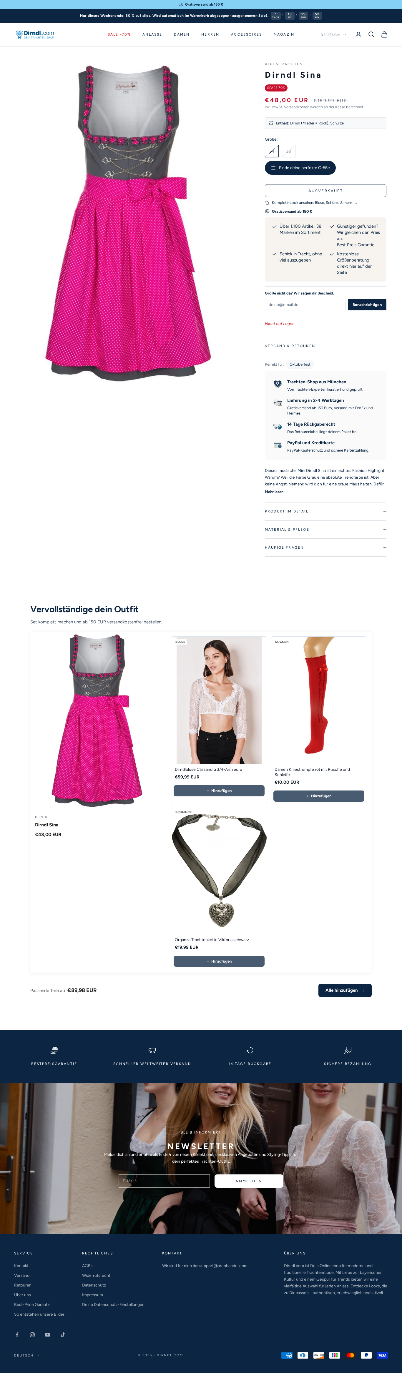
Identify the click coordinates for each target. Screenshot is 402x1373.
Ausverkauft (325, 191)
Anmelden (248, 1181)
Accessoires (246, 34)
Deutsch (330, 34)
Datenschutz (94, 1285)
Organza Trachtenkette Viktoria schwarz (212, 939)
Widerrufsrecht (96, 1275)
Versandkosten (296, 107)
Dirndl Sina (47, 825)
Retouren (22, 1285)
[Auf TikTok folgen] (63, 1335)
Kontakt (21, 1265)
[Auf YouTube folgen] (48, 1335)
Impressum (92, 1294)
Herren (210, 34)
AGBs (87, 1265)
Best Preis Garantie (355, 244)
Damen (182, 34)
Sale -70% (119, 34)
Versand (21, 1275)
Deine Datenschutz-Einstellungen (113, 1304)
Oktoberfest (300, 364)
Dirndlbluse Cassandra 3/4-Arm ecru (208, 769)
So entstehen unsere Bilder (39, 1314)
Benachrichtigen (367, 304)
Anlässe (152, 34)
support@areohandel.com (223, 1265)
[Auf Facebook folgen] (17, 1335)
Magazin (284, 34)
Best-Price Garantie (32, 1304)
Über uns (22, 1294)
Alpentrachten (284, 64)
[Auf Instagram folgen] (32, 1335)
